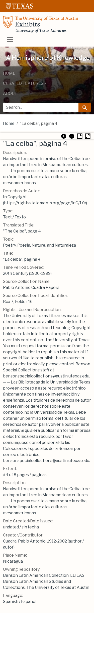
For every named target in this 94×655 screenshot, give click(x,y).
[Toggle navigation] (10, 39)
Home (9, 73)
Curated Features (23, 83)
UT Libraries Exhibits (40, 24)
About (10, 93)
